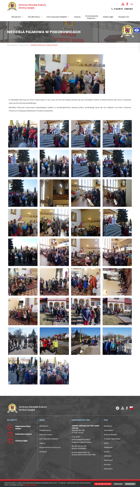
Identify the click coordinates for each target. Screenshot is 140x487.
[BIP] (131, 408)
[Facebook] (127, 408)
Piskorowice (24, 45)
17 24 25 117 (118, 9)
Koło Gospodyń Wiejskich (48, 439)
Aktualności (43, 426)
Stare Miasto (108, 430)
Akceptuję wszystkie (103, 484)
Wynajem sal (123, 17)
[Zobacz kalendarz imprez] (10, 434)
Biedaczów (108, 426)
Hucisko (107, 452)
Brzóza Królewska (110, 434)
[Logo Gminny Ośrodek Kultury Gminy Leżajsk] (26, 6)
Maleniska (107, 456)
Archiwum (43, 452)
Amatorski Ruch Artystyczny (50, 447)
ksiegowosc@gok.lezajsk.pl (82, 442)
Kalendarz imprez (45, 434)
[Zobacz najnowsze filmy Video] (10, 427)
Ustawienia (130, 484)
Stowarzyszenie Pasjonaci (91, 17)
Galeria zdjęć (108, 17)
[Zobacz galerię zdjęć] (10, 441)
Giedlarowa (108, 447)
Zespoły (77, 17)
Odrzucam (118, 484)
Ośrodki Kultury (45, 430)
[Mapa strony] (122, 408)
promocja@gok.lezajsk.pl (81, 439)
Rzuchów (107, 464)
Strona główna (12, 45)
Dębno (106, 443)
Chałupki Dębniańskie (112, 439)
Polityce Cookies (29, 485)
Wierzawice (108, 469)
